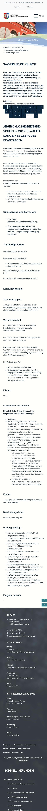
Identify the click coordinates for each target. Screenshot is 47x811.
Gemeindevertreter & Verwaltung (17, 50)
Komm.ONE (23, 760)
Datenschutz (18, 745)
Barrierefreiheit (30, 745)
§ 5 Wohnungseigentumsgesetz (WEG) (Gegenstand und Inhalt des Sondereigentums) (23, 559)
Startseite (6, 47)
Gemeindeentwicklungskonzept (22, 793)
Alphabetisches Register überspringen (18, 104)
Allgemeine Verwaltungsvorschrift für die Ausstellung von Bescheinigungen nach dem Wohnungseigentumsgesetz (26, 582)
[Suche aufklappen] (44, 600)
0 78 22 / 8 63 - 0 (11, 2)
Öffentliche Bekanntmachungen (22, 784)
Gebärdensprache (23, 749)
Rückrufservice (16, 806)
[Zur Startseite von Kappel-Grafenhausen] (16, 16)
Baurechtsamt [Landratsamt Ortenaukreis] (20, 278)
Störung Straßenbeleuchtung (21, 801)
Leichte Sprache (9, 749)
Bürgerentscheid (17, 810)
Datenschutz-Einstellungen (13, 752)
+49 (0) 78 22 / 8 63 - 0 (16, 630)
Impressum (7, 745)
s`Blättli (14, 788)
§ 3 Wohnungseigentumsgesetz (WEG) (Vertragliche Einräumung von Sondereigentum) (23, 546)
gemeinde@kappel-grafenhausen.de (32, 2)
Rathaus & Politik (17, 47)
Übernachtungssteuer (19, 797)
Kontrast (17, 7)
